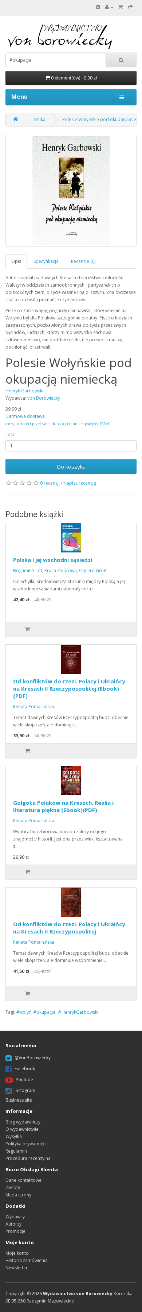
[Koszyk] (120, 7)
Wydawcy (15, 1217)
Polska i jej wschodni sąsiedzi (52, 559)
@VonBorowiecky (33, 1058)
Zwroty (12, 1187)
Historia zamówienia (26, 1260)
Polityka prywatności (26, 1144)
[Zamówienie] (130, 7)
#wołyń (23, 1012)
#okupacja (44, 1012)
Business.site (18, 1100)
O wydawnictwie (22, 1129)
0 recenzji (50, 483)
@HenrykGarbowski (78, 1012)
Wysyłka (13, 1136)
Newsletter (16, 1268)
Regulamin (16, 1151)
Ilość (10, 434)
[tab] (16, 261)
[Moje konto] (109, 7)
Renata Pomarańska (33, 706)
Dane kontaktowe (23, 1180)
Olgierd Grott (93, 570)
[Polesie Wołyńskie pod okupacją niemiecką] (71, 190)
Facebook (25, 1068)
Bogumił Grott (27, 570)
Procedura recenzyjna (28, 1158)
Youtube (24, 1079)
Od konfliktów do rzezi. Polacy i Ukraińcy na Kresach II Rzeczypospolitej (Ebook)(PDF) (69, 688)
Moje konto (17, 1253)
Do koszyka (71, 466)
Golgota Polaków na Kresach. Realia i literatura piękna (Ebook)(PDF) (63, 806)
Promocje (15, 1231)
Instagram (25, 1090)
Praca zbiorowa (60, 570)
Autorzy (13, 1224)
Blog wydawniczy (22, 1122)
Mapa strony (18, 1195)
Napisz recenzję (79, 483)
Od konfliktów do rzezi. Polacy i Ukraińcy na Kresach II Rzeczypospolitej (69, 927)
